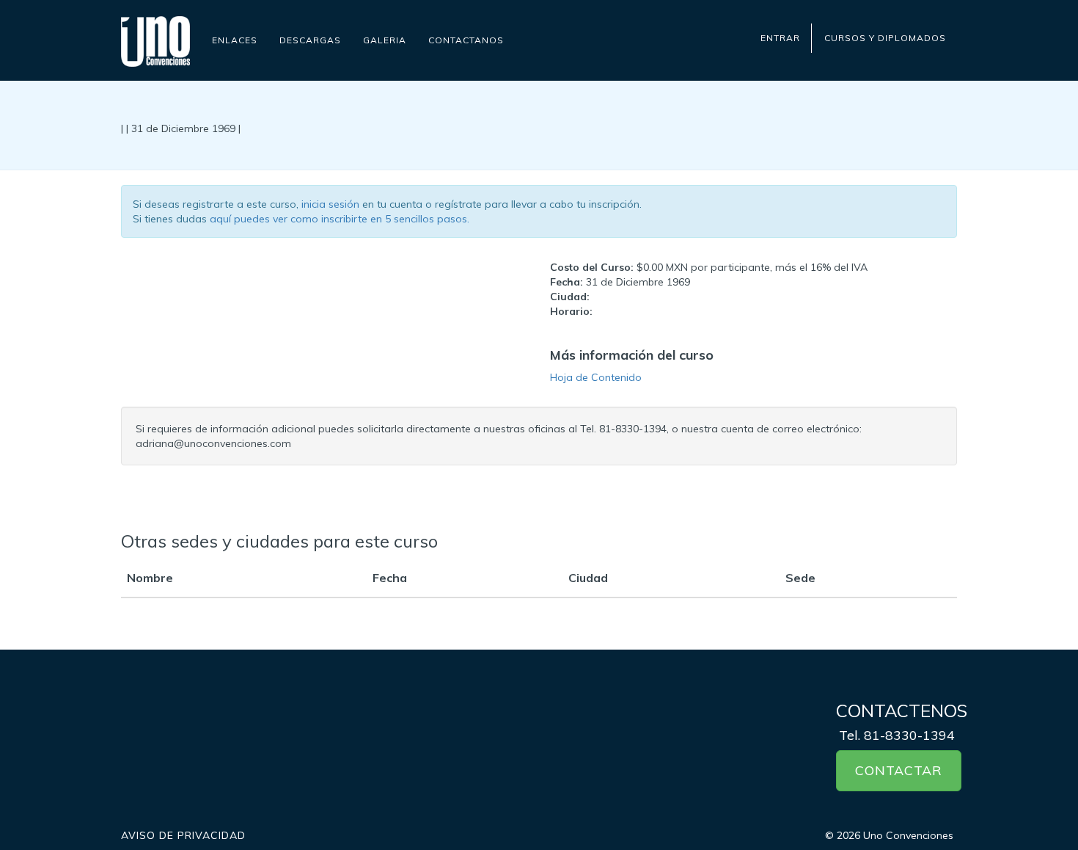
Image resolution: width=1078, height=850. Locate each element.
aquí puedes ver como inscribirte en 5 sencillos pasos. (339, 218)
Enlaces (234, 40)
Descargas (310, 40)
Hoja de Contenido (596, 377)
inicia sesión (330, 204)
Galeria (384, 40)
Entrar (780, 37)
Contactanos (466, 40)
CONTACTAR (898, 770)
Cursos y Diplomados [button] (885, 37)
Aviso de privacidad (183, 835)
